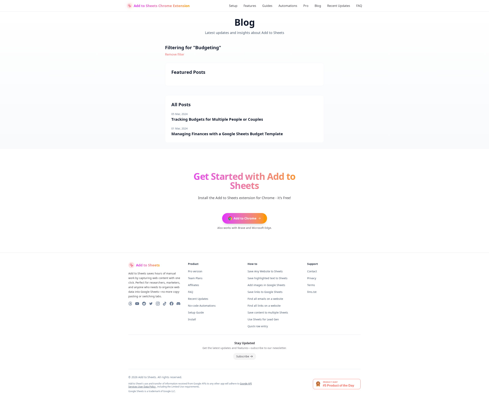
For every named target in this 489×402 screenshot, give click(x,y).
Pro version (195, 271)
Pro (305, 6)
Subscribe (242, 356)
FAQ (359, 6)
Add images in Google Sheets (266, 285)
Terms (311, 285)
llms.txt (312, 292)
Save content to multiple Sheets (268, 312)
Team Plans (195, 278)
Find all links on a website (264, 305)
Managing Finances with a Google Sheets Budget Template (227, 133)
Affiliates (193, 285)
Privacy (311, 278)
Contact (312, 271)
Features (250, 6)
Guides (267, 6)
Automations (288, 6)
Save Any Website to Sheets (265, 271)
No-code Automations (202, 305)
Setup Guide (196, 312)
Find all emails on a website (265, 299)
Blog (318, 6)
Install (192, 319)
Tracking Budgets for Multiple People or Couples (217, 119)
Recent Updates (338, 6)
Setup (233, 6)
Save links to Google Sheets (265, 292)
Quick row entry (258, 326)
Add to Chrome (245, 218)
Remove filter (174, 54)
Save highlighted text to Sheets (267, 278)
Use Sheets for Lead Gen (263, 319)
